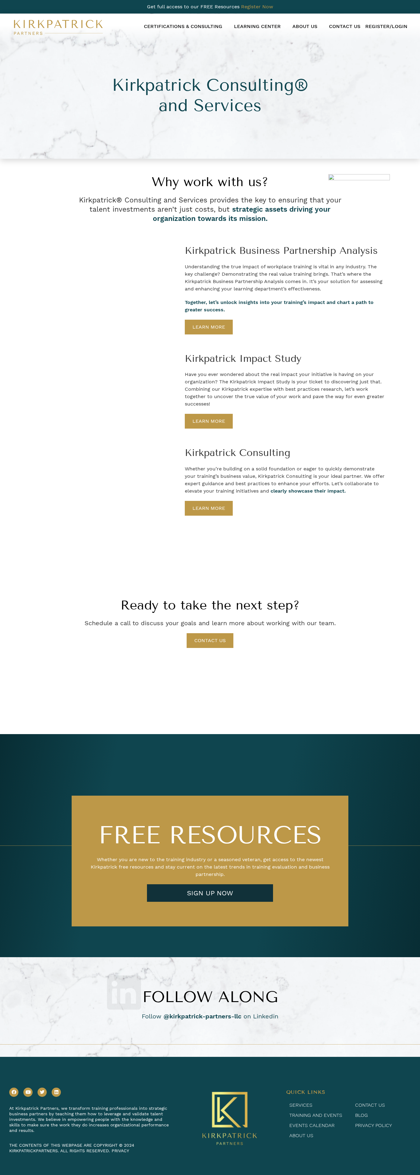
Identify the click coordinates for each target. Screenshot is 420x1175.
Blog (361, 1115)
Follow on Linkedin (210, 1016)
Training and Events (315, 1115)
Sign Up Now (210, 893)
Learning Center (257, 26)
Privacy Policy (373, 1125)
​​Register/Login (386, 26)
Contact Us (344, 26)
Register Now (257, 7)
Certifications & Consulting (183, 26)
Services (300, 1105)
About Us (304, 26)
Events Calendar (312, 1125)
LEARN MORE (208, 327)
